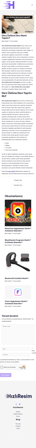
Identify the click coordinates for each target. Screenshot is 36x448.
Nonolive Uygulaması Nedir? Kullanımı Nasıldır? (18, 229)
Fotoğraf (18, 426)
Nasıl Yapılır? (5, 41)
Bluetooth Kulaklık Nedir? (17, 278)
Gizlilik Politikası (18, 414)
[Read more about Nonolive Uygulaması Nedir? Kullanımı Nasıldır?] (18, 213)
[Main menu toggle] (32, 5)
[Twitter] (19, 404)
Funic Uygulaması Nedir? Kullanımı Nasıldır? (16, 302)
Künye (18, 416)
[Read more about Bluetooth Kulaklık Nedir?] (18, 262)
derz (16, 107)
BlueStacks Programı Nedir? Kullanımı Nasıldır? (18, 241)
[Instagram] (16, 404)
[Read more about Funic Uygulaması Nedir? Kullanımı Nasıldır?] (18, 292)
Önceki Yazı (18, 180)
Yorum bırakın (14, 41)
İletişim (18, 411)
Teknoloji (18, 424)
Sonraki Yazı (18, 185)
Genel (18, 428)
